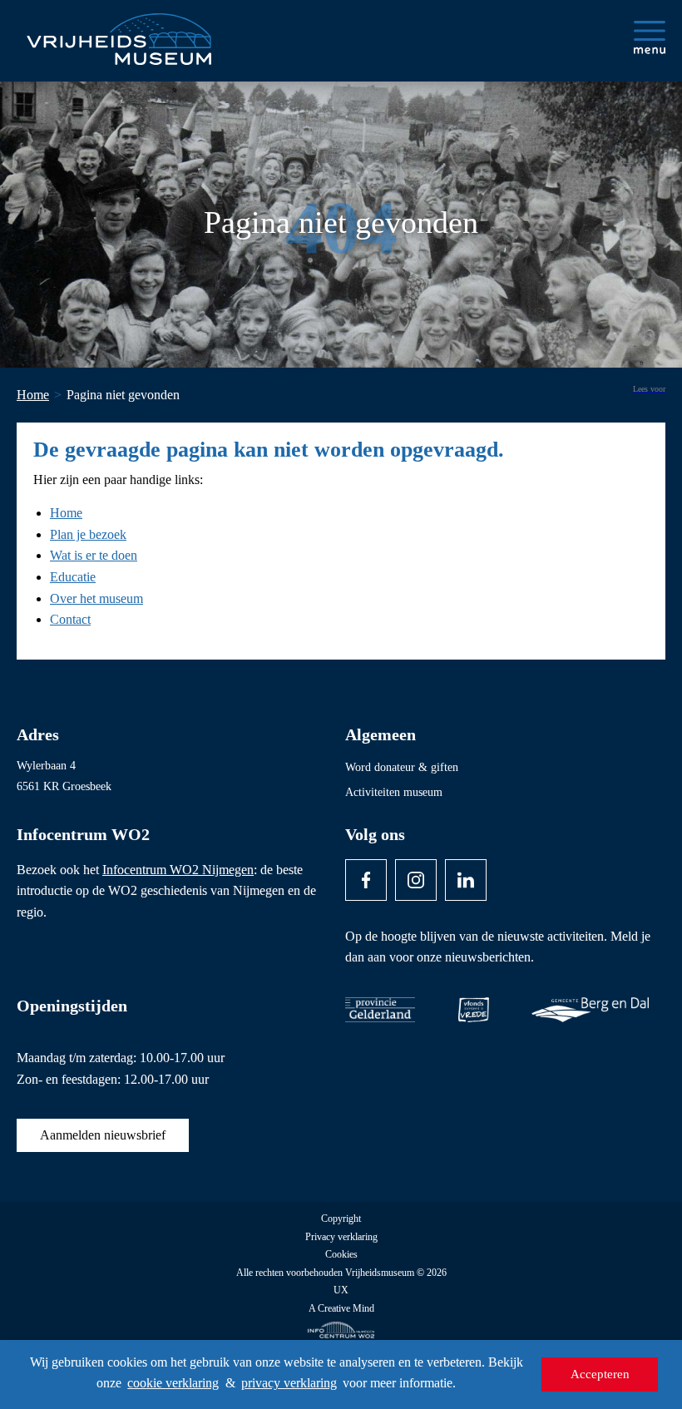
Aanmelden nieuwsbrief (103, 1135)
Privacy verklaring (341, 1237)
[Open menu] (649, 37)
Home (66, 513)
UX (341, 1290)
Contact (70, 619)
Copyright (341, 1219)
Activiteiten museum (393, 792)
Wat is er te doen (93, 555)
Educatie (73, 577)
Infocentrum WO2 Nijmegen (178, 870)
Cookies (341, 1254)
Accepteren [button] (600, 1374)
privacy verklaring (289, 1383)
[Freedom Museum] (117, 32)
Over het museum (96, 598)
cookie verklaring (173, 1383)
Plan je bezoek (88, 534)
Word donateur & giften (401, 767)
